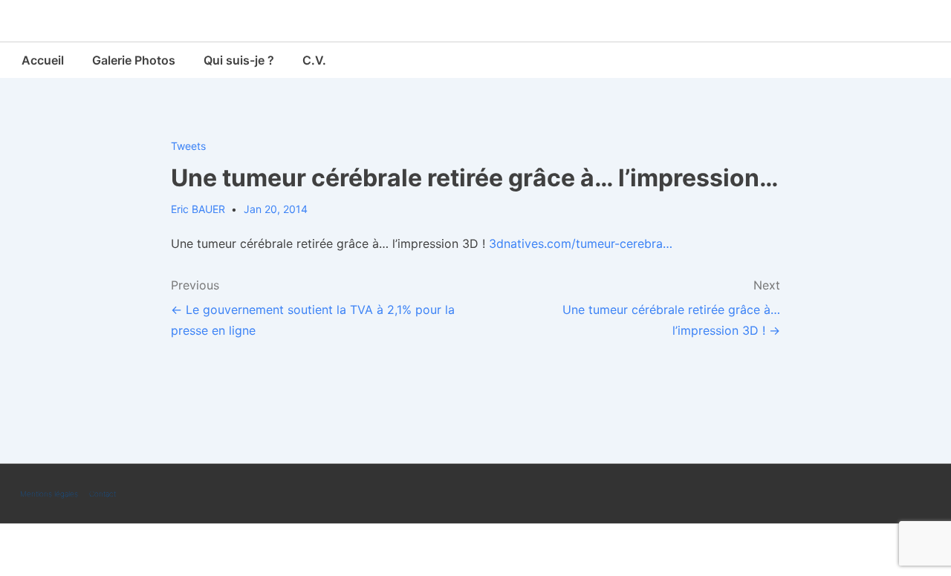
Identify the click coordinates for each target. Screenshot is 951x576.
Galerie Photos (133, 60)
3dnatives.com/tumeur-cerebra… (580, 243)
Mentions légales (49, 493)
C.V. (314, 60)
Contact (102, 493)
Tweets (188, 146)
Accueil (43, 60)
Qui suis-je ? (239, 60)
